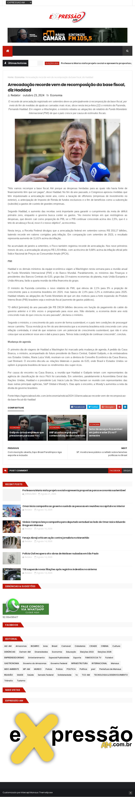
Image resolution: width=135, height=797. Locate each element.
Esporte (77, 657)
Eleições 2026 (41, 63)
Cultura (116, 646)
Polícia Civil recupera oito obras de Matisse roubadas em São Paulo (60, 553)
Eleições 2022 (87, 651)
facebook (115, 470)
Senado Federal (46, 674)
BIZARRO (35, 646)
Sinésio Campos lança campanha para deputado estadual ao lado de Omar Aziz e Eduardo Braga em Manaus (73, 523)
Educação (71, 651)
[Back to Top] (130, 793)
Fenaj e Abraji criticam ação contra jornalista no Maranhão (55, 537)
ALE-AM (8, 646)
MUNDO (37, 669)
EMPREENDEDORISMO (14, 657)
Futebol (109, 657)
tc (77, 674)
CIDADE (93, 646)
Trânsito (8, 680)
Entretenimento (36, 657)
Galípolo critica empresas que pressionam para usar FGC (26, 434)
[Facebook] (127, 3)
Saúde (30, 674)
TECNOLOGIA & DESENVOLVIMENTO (111, 674)
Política (83, 669)
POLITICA (71, 669)
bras (45, 646)
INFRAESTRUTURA (79, 663)
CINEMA (104, 646)
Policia (49, 669)
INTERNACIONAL (99, 663)
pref (93, 669)
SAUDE (20, 674)
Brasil (54, 646)
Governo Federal (59, 663)
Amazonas (21, 646)
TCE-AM (86, 674)
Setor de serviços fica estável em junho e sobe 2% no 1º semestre (105, 432)
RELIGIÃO (8, 674)
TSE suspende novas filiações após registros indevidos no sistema (59, 569)
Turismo (21, 680)
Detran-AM (25, 651)
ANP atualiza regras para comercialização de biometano (67, 434)
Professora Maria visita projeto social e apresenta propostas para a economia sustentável (73, 490)
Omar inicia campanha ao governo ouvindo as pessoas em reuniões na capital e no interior (73, 506)
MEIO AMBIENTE (11, 669)
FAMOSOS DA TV (93, 657)
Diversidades (41, 651)
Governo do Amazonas (34, 663)
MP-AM (26, 669)
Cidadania (80, 646)
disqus (127, 470)
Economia (19, 77)
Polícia (59, 669)
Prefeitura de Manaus (110, 669)
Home (11, 77)
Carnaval (66, 646)
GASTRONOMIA (11, 663)
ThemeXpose (46, 792)
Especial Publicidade (59, 657)
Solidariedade (64, 674)
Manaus (115, 663)
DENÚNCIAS (9, 651)
